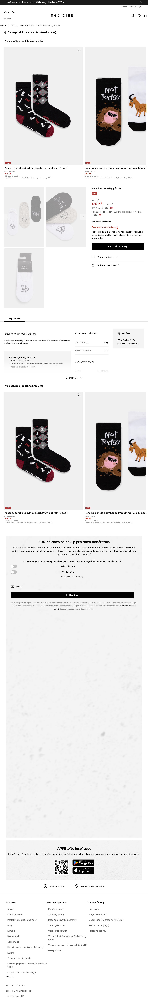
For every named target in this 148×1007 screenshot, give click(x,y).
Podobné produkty (118, 246)
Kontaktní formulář (15, 996)
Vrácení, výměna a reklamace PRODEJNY (66, 945)
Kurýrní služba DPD (97, 914)
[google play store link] (83, 863)
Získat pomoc (56, 886)
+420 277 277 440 (15, 985)
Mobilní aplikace (13, 914)
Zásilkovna (93, 909)
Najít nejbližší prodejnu (92, 886)
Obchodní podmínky (56, 931)
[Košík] (144, 15)
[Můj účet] (133, 15)
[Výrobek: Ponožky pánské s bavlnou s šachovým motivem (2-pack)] (43, 106)
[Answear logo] (62, 15)
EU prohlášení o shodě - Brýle (20, 972)
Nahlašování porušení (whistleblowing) (24, 947)
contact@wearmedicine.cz (19, 991)
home (7, 18)
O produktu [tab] (14, 318)
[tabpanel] (74, 351)
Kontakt (9, 931)
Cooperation (12, 942)
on (13, 12)
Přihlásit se (72, 595)
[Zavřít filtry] (141, 2)
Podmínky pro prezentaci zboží (21, 920)
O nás (9, 909)
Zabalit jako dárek (55, 925)
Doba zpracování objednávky (61, 920)
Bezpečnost (12, 936)
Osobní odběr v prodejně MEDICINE (105, 920)
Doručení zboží (54, 909)
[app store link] (83, 871)
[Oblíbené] (139, 15)
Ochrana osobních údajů (17, 958)
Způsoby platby (54, 914)
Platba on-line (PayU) (98, 925)
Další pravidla (53, 950)
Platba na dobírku (96, 931)
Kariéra (9, 952)
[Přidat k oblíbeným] (79, 50)
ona (6, 12)
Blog (8, 925)
